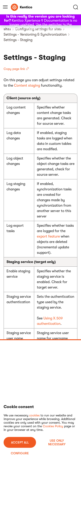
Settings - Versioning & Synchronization (35, 34)
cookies (34, 415)
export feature (48, 236)
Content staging (27, 85)
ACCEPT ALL (20, 442)
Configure (20, 453)
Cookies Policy (53, 426)
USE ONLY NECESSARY (56, 442)
